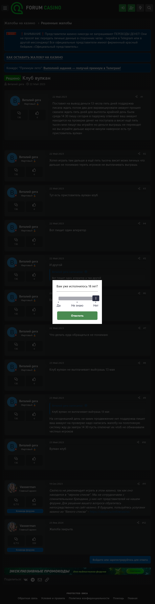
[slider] (95, 298)
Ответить (77, 315)
